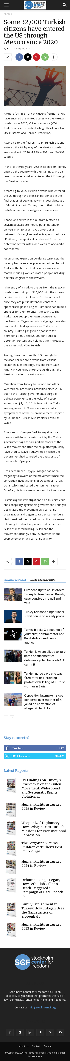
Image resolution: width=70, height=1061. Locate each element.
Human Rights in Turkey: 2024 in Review (41, 863)
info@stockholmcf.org (42, 1007)
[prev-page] (6, 717)
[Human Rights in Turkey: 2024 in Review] (11, 866)
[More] (54, 57)
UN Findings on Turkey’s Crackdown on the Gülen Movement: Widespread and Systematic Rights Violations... (41, 788)
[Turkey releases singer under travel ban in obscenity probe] (13, 616)
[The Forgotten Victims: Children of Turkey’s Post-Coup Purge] (11, 848)
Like (61, 748)
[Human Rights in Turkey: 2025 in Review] (11, 809)
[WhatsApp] (45, 57)
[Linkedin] (30, 1032)
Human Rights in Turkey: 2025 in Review (41, 806)
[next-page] (12, 717)
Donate (48, 1046)
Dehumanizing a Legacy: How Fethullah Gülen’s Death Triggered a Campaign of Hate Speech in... (42, 888)
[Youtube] (60, 1032)
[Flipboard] (20, 1032)
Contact (36, 1046)
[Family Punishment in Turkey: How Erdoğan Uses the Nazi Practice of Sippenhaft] (11, 909)
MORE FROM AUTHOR (42, 579)
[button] (6, 5)
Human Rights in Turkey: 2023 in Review (41, 926)
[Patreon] (40, 1032)
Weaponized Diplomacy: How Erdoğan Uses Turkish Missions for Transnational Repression (43, 829)
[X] (28, 57)
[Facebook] (19, 57)
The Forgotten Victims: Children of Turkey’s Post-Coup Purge (42, 847)
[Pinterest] (36, 57)
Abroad (8, 13)
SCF (9, 48)
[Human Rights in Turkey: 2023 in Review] (11, 929)
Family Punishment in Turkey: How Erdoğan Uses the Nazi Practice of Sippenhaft (42, 910)
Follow (59, 756)
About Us (23, 1046)
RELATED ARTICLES (15, 579)
